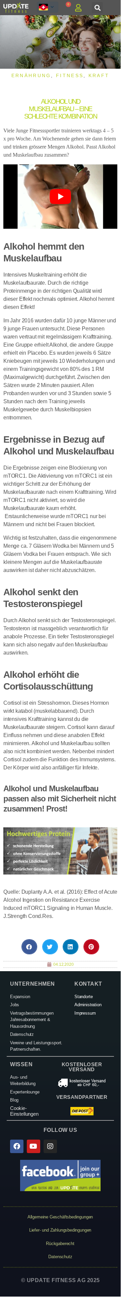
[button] (97, 7)
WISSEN (21, 1064)
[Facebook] (16, 1146)
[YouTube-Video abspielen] (60, 196)
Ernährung (31, 75)
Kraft (99, 75)
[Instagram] (50, 1146)
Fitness (69, 75)
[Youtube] (33, 1146)
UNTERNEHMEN (32, 984)
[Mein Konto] (80, 7)
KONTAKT (88, 984)
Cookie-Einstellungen (24, 1111)
